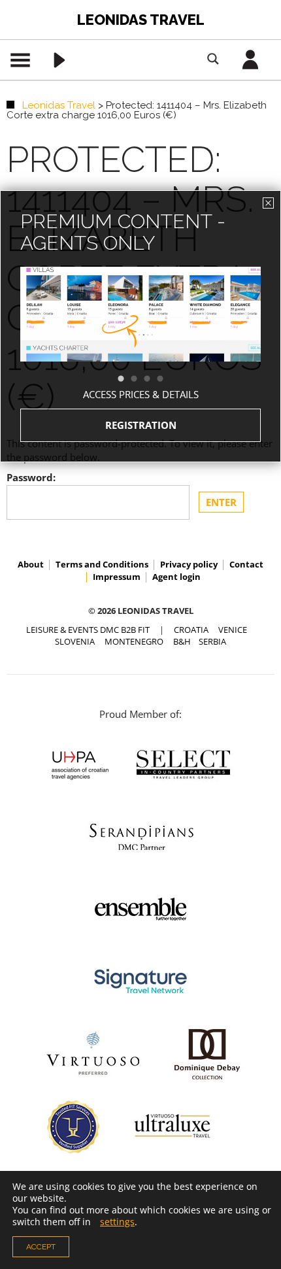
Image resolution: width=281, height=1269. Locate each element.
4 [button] (166, 379)
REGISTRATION (140, 424)
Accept (41, 1246)
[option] (140, 338)
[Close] (268, 203)
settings (117, 1222)
